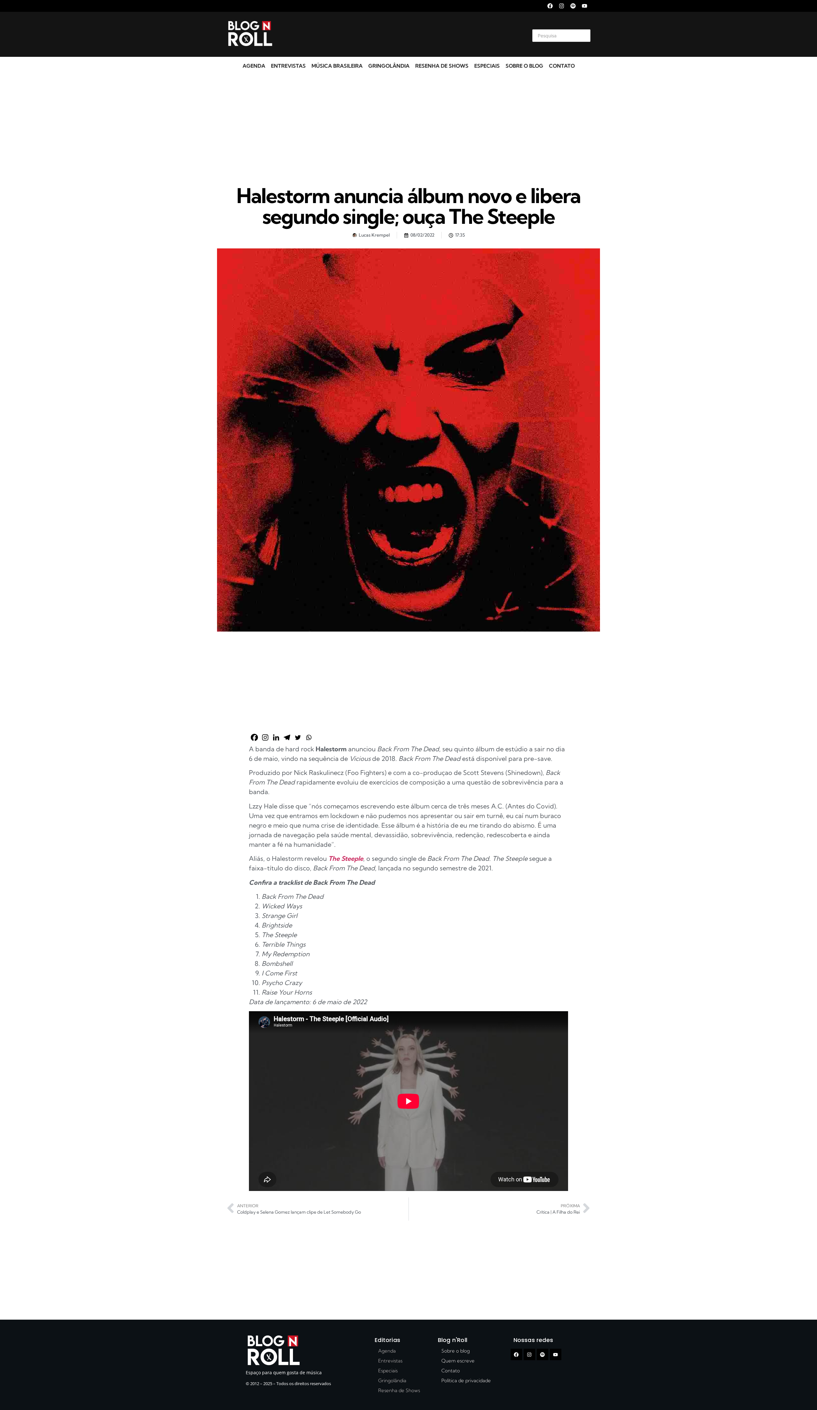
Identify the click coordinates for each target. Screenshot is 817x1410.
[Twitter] (298, 737)
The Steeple (345, 858)
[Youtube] (584, 6)
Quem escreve (458, 1361)
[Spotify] (573, 6)
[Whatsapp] (308, 737)
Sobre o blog (524, 66)
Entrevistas (288, 66)
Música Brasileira (337, 66)
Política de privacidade (466, 1380)
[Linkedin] (276, 737)
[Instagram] (561, 6)
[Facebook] (550, 6)
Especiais (487, 66)
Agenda (254, 66)
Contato (562, 66)
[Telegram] (287, 737)
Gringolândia (388, 66)
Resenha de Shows (441, 66)
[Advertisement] (401, 34)
